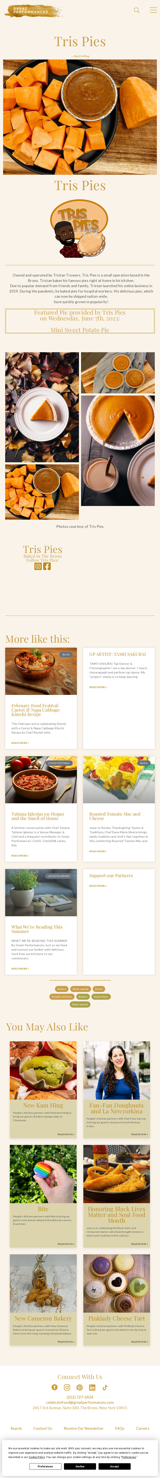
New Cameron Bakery (43, 1318)
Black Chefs (101, 996)
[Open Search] (137, 10)
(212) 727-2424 (80, 1397)
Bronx (99, 988)
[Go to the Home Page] (33, 11)
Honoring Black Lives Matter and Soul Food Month (116, 1214)
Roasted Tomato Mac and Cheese (114, 816)
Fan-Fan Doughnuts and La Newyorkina (116, 1108)
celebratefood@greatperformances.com (80, 1402)
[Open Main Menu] (153, 10)
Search (16, 1428)
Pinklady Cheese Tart (116, 1318)
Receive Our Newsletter (84, 1428)
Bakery (62, 988)
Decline (80, 1466)
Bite (43, 1209)
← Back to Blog (80, 56)
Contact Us (42, 1428)
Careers (143, 1428)
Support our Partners (111, 875)
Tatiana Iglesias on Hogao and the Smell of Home (37, 816)
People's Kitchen (62, 996)
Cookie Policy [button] (37, 1457)
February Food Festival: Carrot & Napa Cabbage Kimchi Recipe (35, 709)
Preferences (45, 1466)
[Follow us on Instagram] (67, 1392)
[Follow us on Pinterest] (80, 1392)
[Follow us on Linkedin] (93, 1392)
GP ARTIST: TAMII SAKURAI (117, 654)
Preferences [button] (129, 1457)
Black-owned (81, 988)
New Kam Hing (43, 1105)
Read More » (20, 742)
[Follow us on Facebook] (54, 1392)
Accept (114, 1466)
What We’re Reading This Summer (36, 929)
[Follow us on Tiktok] (105, 1392)
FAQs (119, 1428)
